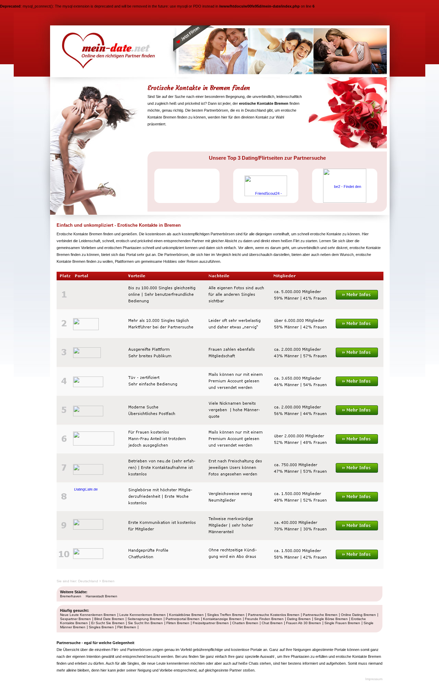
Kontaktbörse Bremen (186, 615)
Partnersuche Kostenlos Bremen (273, 615)
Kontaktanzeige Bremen (222, 619)
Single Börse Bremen (331, 619)
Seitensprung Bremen (145, 619)
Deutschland (88, 581)
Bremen (108, 581)
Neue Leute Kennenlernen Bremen (88, 615)
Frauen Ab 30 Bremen (303, 623)
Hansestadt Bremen (101, 596)
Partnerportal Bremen (183, 619)
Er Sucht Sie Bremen (107, 623)
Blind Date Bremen (109, 619)
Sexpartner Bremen (75, 619)
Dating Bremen (299, 619)
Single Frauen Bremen (342, 623)
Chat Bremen (272, 623)
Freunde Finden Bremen (264, 619)
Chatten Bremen (245, 623)
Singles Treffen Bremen (226, 615)
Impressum (373, 679)
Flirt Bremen (126, 627)
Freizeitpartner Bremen (211, 623)
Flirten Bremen (177, 623)
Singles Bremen (101, 627)
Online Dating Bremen (358, 615)
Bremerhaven (70, 596)
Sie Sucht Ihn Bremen (145, 623)
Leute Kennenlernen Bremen (142, 615)
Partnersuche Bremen (320, 615)
